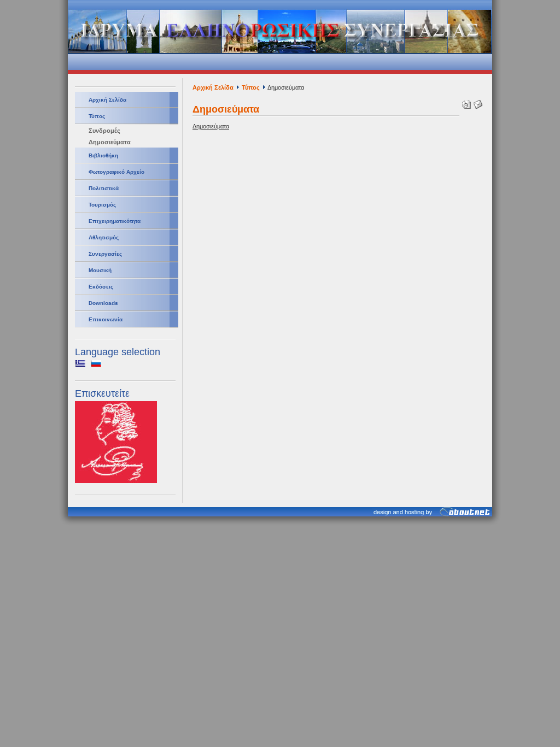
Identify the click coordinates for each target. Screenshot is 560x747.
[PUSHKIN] (116, 481)
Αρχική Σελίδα (107, 100)
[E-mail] (476, 102)
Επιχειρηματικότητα (115, 221)
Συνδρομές (104, 130)
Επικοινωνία (105, 319)
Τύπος (97, 116)
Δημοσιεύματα (110, 142)
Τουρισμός (102, 205)
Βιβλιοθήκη (103, 155)
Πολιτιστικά (104, 188)
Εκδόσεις (101, 287)
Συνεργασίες (105, 254)
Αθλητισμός (104, 237)
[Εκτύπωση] (465, 102)
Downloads (103, 303)
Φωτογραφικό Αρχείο (116, 172)
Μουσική (100, 270)
